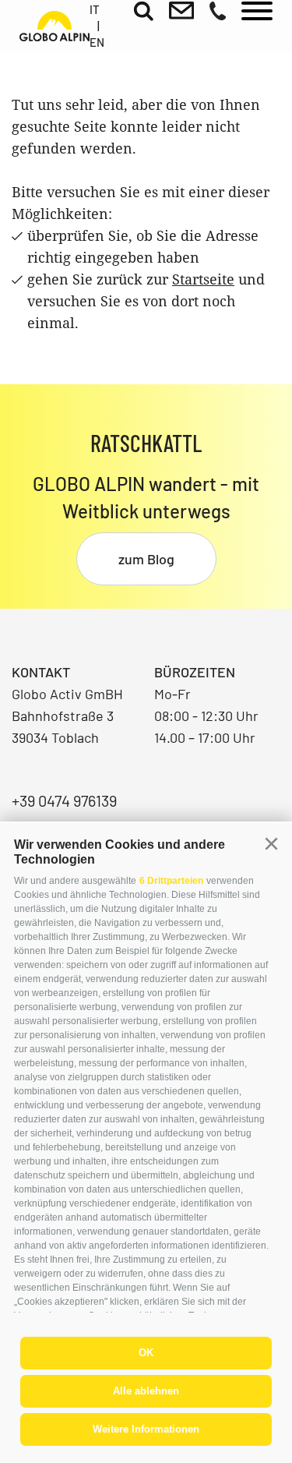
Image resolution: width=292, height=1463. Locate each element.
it (95, 9)
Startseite (203, 279)
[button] (271, 844)
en (97, 42)
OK (146, 1353)
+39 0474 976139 (64, 800)
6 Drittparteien (171, 880)
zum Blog (146, 558)
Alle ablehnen (146, 1391)
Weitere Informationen (146, 1429)
